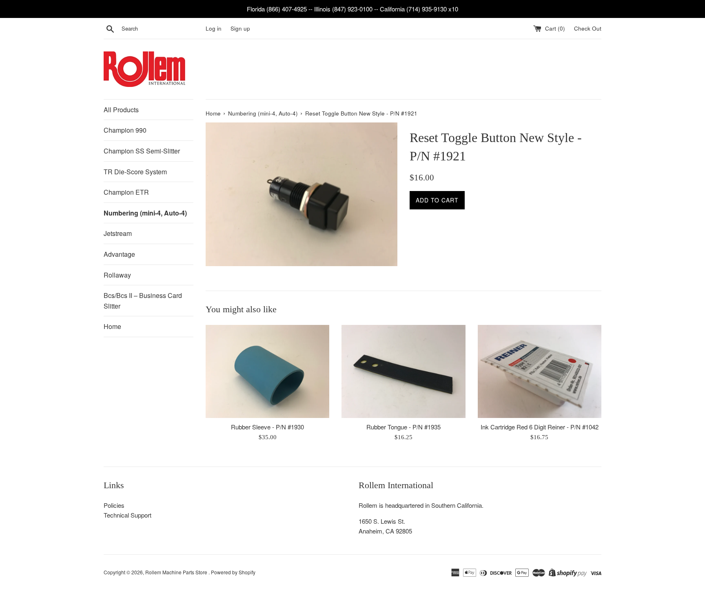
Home (112, 326)
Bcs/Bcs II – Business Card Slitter (143, 301)
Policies (114, 505)
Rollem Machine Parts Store (176, 572)
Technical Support (127, 515)
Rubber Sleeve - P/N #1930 (267, 426)
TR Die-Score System (135, 171)
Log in (214, 28)
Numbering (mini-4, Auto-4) (145, 213)
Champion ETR (126, 192)
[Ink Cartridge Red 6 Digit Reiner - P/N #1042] (539, 371)
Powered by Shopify (233, 572)
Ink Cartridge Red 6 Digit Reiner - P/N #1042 (540, 426)
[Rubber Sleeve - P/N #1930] (267, 371)
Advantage (119, 254)
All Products (121, 109)
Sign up (240, 28)
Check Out (587, 28)
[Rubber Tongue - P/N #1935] (403, 371)
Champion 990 (125, 130)
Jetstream (118, 233)
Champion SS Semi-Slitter (142, 151)
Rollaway (117, 275)
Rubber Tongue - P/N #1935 (403, 426)
